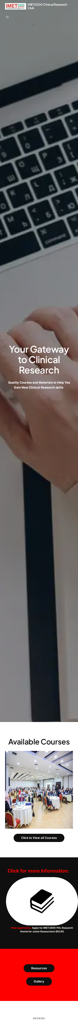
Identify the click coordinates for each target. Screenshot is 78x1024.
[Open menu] (7, 17)
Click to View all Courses (39, 838)
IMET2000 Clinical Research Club (47, 6)
